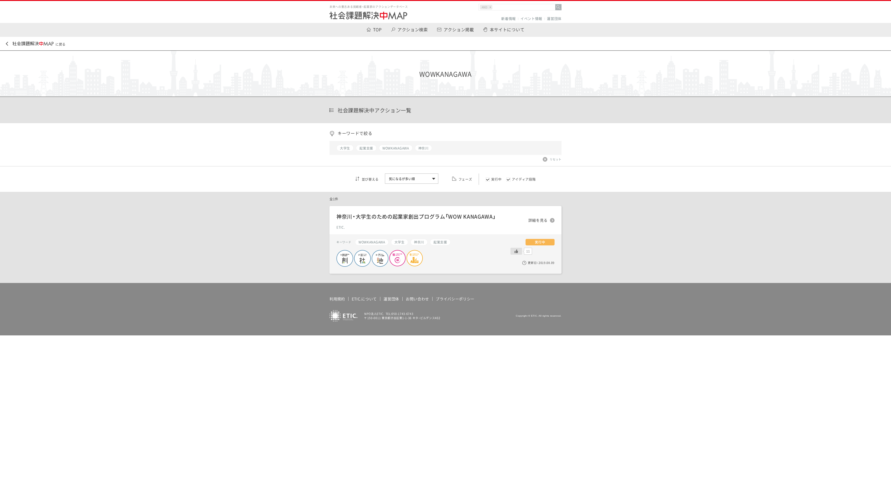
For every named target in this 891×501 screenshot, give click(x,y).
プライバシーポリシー (455, 299)
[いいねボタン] (516, 251)
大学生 (399, 242)
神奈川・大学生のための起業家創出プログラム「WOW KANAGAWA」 (416, 216)
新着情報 (508, 18)
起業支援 (440, 242)
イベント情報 (531, 18)
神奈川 (419, 242)
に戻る (60, 44)
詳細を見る (538, 220)
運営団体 (554, 18)
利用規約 (337, 299)
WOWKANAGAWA (371, 242)
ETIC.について (364, 299)
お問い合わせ (417, 299)
